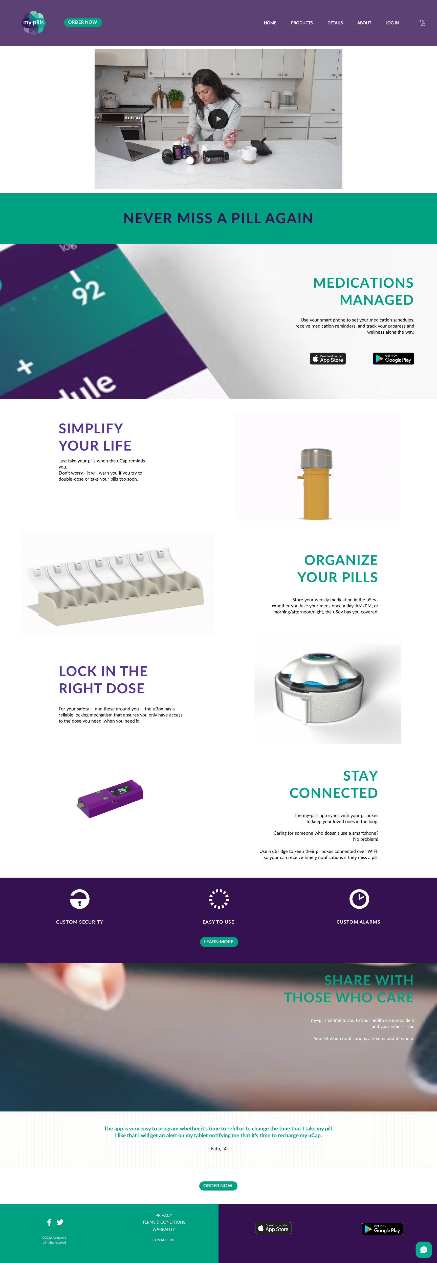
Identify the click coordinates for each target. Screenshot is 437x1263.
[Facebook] (49, 1222)
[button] (336, 183)
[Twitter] (60, 1222)
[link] (423, 23)
